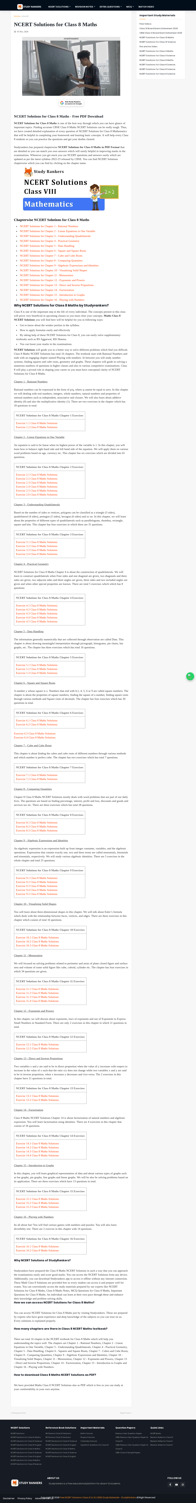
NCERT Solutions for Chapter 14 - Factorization (47, 289)
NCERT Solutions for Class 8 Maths (156, 60)
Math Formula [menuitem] (87, 1433)
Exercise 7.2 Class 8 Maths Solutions (36, 779)
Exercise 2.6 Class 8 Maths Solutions (36, 494)
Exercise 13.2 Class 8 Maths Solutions (37, 1099)
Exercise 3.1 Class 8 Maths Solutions (36, 542)
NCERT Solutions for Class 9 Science (157, 55)
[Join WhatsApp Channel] (190, 676)
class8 (25, 16)
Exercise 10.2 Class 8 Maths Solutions (37, 941)
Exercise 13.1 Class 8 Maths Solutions (37, 1095)
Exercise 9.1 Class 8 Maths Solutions (36, 878)
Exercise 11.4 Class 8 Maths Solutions (37, 1000)
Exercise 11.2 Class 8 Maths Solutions (37, 992)
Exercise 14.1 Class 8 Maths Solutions (37, 1143)
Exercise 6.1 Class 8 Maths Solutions (36, 720)
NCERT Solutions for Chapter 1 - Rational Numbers (49, 226)
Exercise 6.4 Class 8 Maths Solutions (34, 737)
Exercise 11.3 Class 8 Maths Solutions (37, 996)
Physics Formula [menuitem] (88, 1437)
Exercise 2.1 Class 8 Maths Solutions (36, 474)
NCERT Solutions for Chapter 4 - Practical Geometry (49, 240)
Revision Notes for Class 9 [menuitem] (161, 1441)
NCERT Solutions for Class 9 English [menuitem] (26, 1456)
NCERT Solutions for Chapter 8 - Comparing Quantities (51, 260)
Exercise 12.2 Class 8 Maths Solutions (37, 1048)
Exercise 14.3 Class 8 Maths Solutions (37, 1151)
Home (17, 16)
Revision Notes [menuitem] (84, 6)
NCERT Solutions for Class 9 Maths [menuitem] (25, 1449)
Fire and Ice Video (148, 46)
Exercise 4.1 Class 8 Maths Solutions (36, 605)
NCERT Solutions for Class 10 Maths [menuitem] (26, 1437)
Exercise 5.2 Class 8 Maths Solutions (36, 669)
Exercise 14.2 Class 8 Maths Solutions (37, 1147)
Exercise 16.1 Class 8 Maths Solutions (37, 1246)
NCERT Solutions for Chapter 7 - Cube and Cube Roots (51, 255)
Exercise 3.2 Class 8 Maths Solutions (36, 546)
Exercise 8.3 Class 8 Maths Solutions (36, 830)
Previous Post (19, 1413)
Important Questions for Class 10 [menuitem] (95, 1445)
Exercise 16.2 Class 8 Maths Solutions (37, 1250)
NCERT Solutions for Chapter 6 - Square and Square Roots (53, 250)
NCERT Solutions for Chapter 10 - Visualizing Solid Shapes (53, 270)
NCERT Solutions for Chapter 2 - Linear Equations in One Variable (57, 231)
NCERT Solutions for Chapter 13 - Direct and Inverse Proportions (57, 285)
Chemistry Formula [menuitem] (89, 1441)
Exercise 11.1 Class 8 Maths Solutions (37, 989)
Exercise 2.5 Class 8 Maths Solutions (36, 490)
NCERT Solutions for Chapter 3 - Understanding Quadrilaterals (55, 236)
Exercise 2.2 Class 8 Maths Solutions (36, 478)
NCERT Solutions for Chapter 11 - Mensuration (46, 275)
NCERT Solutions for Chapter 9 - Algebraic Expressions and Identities (59, 265)
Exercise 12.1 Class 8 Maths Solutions (37, 1044)
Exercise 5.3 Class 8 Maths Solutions (36, 672)
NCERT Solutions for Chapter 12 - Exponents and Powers (52, 280)
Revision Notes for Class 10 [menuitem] (161, 1437)
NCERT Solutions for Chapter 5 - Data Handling (47, 245)
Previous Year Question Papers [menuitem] (128, 1433)
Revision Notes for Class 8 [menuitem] (161, 1445)
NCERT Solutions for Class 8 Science (157, 64)
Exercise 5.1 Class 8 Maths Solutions (36, 665)
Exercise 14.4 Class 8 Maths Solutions (37, 1155)
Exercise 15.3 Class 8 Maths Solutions (37, 1206)
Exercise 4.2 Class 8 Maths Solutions (36, 609)
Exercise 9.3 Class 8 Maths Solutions (36, 886)
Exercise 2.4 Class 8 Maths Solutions (36, 486)
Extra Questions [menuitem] (110, 6)
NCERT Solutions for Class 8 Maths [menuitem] (25, 1460)
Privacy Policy (25, 1498)
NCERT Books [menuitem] (155, 1433)
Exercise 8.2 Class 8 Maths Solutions (36, 826)
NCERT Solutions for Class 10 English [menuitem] (26, 1445)
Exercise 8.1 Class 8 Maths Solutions (36, 822)
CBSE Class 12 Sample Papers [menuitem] (127, 1452)
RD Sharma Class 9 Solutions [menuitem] (58, 1437)
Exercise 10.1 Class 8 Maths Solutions (37, 937)
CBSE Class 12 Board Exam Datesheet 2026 (160, 32)
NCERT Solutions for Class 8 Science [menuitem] (26, 1464)
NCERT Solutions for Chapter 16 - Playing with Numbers (52, 299)
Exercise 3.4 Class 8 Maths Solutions (36, 554)
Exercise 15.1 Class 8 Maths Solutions (37, 1198)
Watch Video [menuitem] (146, 6)
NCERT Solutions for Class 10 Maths (156, 37)
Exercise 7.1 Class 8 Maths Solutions (36, 775)
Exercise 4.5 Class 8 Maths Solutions (36, 621)
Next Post (125, 1413)
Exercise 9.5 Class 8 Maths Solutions (36, 893)
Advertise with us (44, 1498)
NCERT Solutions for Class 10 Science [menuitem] (26, 1441)
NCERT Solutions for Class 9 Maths (156, 51)
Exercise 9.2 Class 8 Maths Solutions (36, 882)
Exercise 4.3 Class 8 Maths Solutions (36, 613)
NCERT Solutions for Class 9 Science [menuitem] (26, 1452)
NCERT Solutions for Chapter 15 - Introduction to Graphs (52, 294)
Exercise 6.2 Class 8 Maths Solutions (36, 724)
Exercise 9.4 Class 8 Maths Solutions (36, 890)
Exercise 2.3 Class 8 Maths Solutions (36, 482)
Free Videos (145, 23)
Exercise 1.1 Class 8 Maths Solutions (36, 423)
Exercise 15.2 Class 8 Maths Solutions (37, 1202)
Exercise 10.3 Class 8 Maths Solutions (37, 945)
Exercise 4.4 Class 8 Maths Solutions (36, 617)
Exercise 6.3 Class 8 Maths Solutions (34, 733)
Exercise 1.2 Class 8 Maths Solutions (36, 427)
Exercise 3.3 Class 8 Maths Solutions (36, 550)
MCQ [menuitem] (129, 6)
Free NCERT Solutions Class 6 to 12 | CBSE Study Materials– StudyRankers (98, 1497)
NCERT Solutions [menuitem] (58, 6)
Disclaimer (9, 1498)
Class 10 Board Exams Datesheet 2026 (158, 28)
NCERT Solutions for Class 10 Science (157, 41)
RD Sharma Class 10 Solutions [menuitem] (58, 1433)
